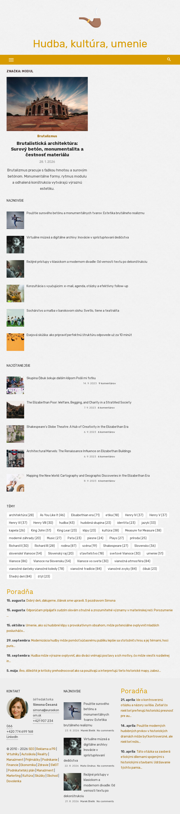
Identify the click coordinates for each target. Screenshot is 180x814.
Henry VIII (43, 523)
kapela (17, 530)
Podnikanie (50, 760)
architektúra (21, 515)
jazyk (149, 523)
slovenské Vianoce (25, 553)
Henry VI (18, 523)
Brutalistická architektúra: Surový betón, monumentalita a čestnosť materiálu (47, 149)
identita (126, 523)
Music (54, 538)
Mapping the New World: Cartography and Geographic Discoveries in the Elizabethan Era (88, 476)
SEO (31, 749)
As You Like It (52, 515)
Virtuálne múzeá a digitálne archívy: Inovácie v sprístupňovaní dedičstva (78, 237)
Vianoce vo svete (92, 561)
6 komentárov (106, 407)
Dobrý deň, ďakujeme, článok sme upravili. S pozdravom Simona (70, 601)
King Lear (67, 530)
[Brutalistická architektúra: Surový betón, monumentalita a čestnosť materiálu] (47, 104)
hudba (67, 523)
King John (41, 530)
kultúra (110, 530)
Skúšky (40, 776)
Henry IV (134, 515)
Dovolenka (14, 781)
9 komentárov (107, 383)
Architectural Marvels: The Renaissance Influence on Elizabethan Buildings (79, 451)
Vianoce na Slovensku (52, 561)
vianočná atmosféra (132, 561)
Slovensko (145, 546)
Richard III (45, 546)
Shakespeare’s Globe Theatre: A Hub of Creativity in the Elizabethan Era (77, 427)
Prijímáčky (32, 760)
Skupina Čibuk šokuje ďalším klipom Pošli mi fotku (61, 378)
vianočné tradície (86, 569)
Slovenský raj (61, 553)
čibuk (150, 569)
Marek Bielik (88, 730)
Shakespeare (115, 546)
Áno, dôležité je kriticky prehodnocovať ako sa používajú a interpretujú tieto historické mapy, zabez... (90, 671)
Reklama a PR (46, 749)
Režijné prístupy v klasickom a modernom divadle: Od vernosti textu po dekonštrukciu (87, 262)
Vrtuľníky (13, 754)
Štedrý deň (20, 576)
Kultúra (28, 776)
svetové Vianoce (125, 553)
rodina (68, 546)
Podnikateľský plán (21, 770)
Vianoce (18, 561)
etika (112, 515)
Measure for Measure (143, 530)
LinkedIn (12, 737)
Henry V (158, 515)
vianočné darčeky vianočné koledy (36, 569)
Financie (12, 765)
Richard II (19, 546)
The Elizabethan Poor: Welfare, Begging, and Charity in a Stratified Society (79, 402)
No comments (105, 730)
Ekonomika (28, 765)
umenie (155, 553)
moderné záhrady (25, 538)
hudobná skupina (96, 523)
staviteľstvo (92, 553)
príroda (138, 538)
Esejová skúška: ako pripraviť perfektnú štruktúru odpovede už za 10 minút (79, 335)
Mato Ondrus (87, 765)
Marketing (14, 776)
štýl (44, 576)
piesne (95, 538)
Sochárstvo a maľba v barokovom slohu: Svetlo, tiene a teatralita (73, 311)
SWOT (54, 765)
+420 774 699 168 (20, 732)
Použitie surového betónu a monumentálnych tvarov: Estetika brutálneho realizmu (85, 213)
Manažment (15, 760)
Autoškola (28, 754)
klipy (89, 530)
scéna (89, 546)
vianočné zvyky (122, 569)
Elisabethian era (85, 515)
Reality (43, 754)
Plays (117, 538)
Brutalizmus (47, 136)
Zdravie (43, 765)
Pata (74, 538)
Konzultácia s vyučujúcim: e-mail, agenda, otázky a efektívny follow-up (77, 286)
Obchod (52, 776)
